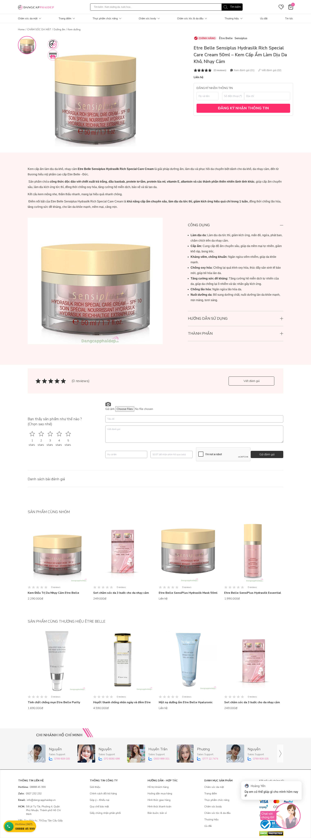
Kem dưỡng (74, 29)
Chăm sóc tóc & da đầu (190, 18)
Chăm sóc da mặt (27, 18)
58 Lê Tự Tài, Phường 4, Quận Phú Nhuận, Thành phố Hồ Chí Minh (39, 810)
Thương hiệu (231, 18)
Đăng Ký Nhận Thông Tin (243, 108)
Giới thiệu (95, 787)
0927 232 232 (30, 793)
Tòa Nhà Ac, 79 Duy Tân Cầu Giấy (40, 820)
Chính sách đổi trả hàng (103, 793)
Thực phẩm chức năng (105, 18)
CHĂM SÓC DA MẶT (39, 29)
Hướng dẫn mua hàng (160, 793)
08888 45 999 (32, 787)
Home (21, 29)
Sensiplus (241, 38)
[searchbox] (166, 7)
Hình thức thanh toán (159, 806)
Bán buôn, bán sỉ (157, 813)
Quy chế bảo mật (99, 806)
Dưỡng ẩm (59, 29)
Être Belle (226, 38)
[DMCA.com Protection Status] (276, 833)
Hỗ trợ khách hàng (158, 787)
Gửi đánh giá (266, 454)
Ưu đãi (263, 18)
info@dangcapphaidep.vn (37, 800)
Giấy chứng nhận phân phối (105, 813)
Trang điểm (64, 18)
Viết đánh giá (252, 381)
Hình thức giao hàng (159, 800)
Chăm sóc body (147, 18)
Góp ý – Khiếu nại (99, 800)
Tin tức (289, 18)
